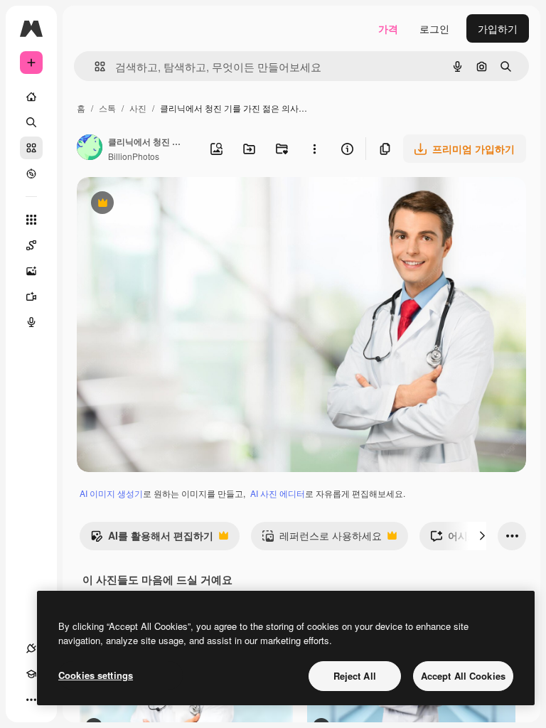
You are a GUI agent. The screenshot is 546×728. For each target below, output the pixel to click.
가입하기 (498, 28)
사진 (137, 108)
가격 (388, 28)
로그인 (434, 28)
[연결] (31, 648)
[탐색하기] (31, 173)
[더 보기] (31, 699)
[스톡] (31, 147)
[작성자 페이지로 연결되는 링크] (89, 148)
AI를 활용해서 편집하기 (151, 539)
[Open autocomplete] (94, 66)
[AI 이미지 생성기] (31, 270)
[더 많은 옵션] (314, 148)
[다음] (482, 536)
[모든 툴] (31, 219)
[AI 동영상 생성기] (31, 296)
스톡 (107, 108)
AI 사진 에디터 (277, 493)
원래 (158, 204)
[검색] (31, 122)
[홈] (31, 96)
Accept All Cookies (463, 675)
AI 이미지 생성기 (111, 493)
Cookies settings (95, 675)
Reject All (354, 675)
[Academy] (31, 674)
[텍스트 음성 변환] (31, 322)
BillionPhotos (133, 156)
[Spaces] (31, 245)
